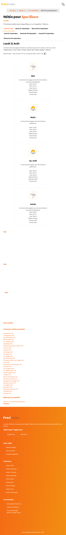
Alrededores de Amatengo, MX (12, 364)
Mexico (22, 10)
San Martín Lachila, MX (10, 379)
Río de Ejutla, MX (8, 339)
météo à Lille (9, 482)
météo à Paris (10, 465)
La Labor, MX (7, 348)
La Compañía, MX (8, 341)
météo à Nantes (10, 485)
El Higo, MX (6, 374)
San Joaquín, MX (8, 352)
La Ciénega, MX (8, 356)
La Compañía (33, 10)
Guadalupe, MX (7, 343)
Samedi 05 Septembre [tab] (46, 33)
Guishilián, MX (7, 391)
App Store (24, 434)
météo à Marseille (11, 475)
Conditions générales (12, 454)
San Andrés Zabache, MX (10, 389)
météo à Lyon (10, 489)
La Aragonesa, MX (8, 335)
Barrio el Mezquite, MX (10, 377)
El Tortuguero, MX (8, 368)
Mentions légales (11, 447)
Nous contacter (10, 450)
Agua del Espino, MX (9, 337)
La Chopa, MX (7, 354)
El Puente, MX (7, 366)
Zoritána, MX (7, 393)
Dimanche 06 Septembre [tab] (12, 38)
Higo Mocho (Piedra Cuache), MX (13, 346)
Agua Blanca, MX (8, 333)
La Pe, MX (6, 362)
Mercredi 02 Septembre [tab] (40, 29)
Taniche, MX (7, 350)
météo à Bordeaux (11, 469)
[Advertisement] (33, 247)
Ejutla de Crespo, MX (9, 383)
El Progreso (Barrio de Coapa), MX (13, 360)
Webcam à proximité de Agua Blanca (14, 401)
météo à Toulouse (11, 472)
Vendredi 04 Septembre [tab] (28, 33)
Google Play (11, 434)
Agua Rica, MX (7, 387)
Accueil (13, 10)
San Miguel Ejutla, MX (9, 370)
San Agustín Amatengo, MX (11, 381)
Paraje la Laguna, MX (9, 372)
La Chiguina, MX (8, 385)
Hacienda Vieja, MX (9, 358)
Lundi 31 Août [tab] (8, 29)
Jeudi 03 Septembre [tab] (11, 33)
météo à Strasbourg (12, 492)
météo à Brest (10, 479)
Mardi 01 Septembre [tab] (22, 29)
